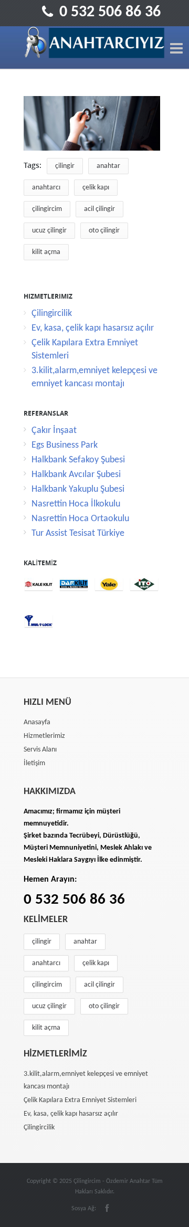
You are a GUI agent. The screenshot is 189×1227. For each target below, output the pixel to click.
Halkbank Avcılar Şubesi (76, 475)
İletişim (34, 763)
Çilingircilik (52, 314)
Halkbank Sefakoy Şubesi (78, 460)
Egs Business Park (65, 445)
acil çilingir (99, 209)
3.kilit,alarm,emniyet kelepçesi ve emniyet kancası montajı (86, 1080)
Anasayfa (37, 722)
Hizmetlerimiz (44, 736)
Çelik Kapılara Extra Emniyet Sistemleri (80, 1100)
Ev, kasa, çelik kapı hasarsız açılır (93, 328)
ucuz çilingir (49, 231)
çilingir (65, 166)
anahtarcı (46, 188)
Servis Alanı (40, 750)
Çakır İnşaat (54, 431)
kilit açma (46, 252)
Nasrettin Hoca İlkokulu (76, 504)
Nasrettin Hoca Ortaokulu (80, 519)
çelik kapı (95, 188)
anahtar (108, 166)
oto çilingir (104, 231)
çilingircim (47, 209)
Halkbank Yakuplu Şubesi (78, 489)
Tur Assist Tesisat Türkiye (78, 533)
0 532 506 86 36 (110, 12)
